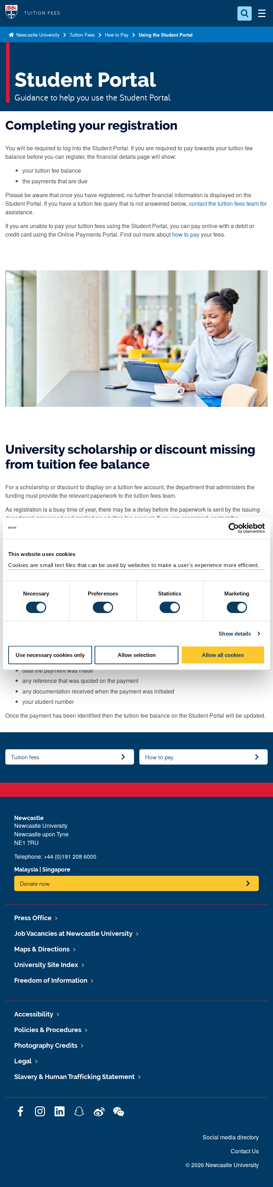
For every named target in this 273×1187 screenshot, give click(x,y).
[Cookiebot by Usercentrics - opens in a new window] (234, 528)
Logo (11, 13)
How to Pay (117, 34)
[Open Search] (244, 13)
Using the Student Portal (166, 34)
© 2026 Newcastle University (222, 1165)
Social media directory (231, 1137)
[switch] (103, 607)
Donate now (35, 883)
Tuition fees (25, 757)
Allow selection (137, 655)
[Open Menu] (262, 13)
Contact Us (245, 1151)
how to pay (185, 234)
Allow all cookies (223, 655)
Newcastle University (37, 34)
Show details (235, 633)
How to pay (159, 757)
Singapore (56, 869)
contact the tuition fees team (224, 203)
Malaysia (26, 869)
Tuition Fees (82, 34)
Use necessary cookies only (50, 655)
